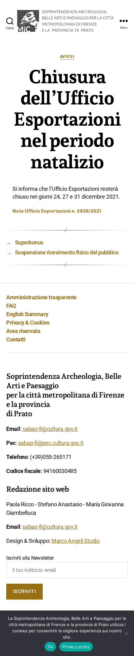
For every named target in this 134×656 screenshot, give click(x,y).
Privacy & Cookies (28, 322)
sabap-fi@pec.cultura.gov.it (51, 443)
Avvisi (67, 56)
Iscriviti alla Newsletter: (30, 558)
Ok (50, 646)
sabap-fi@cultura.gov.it (50, 429)
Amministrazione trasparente (41, 297)
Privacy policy (76, 646)
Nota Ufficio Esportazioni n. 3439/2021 (56, 211)
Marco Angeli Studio (75, 541)
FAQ (11, 305)
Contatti (15, 339)
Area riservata (23, 331)
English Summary (27, 314)
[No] (126, 633)
